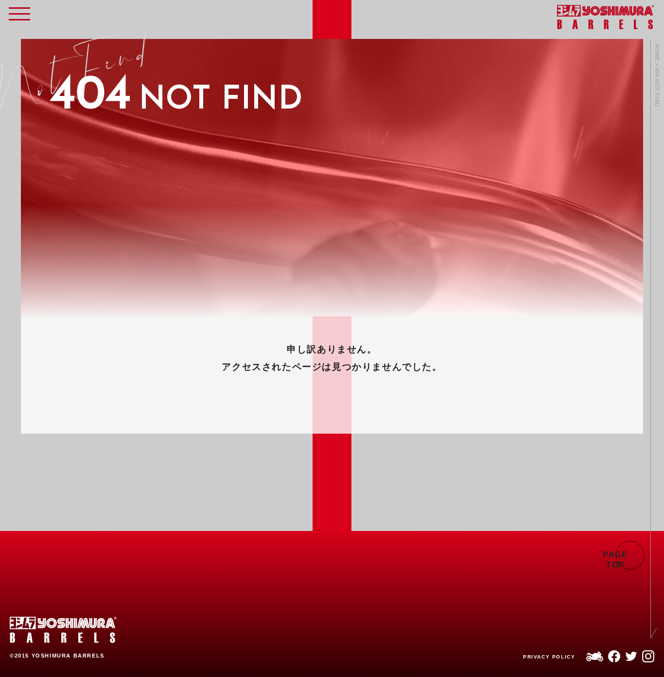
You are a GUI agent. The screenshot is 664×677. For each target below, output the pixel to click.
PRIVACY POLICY (549, 656)
